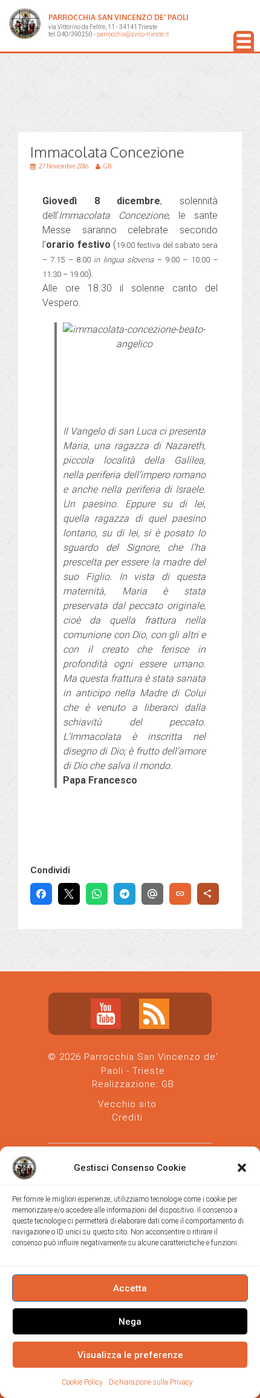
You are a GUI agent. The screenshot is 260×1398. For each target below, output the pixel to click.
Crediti (127, 1117)
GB (167, 1084)
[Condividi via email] (152, 894)
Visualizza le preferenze (130, 1355)
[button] (242, 1168)
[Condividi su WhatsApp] (97, 894)
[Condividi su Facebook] (41, 894)
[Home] (25, 26)
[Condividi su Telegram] (124, 894)
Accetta (130, 1288)
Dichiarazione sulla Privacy (151, 1382)
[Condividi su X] (69, 894)
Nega (130, 1321)
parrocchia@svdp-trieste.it (133, 34)
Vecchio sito (127, 1104)
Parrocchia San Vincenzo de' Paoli (118, 17)
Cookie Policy (82, 1382)
